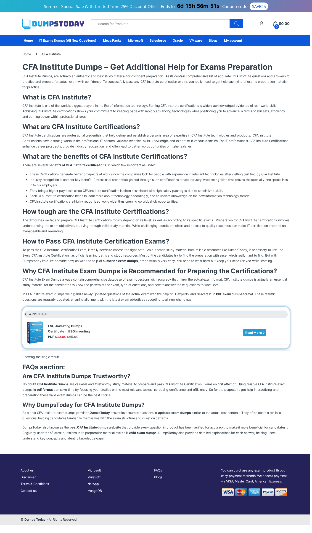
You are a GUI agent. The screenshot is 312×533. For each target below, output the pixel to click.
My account (233, 40)
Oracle (178, 40)
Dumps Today (34, 519)
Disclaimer (28, 477)
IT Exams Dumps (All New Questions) (67, 40)
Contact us (29, 491)
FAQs (158, 470)
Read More (253, 333)
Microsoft (135, 40)
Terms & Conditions (35, 484)
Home (28, 40)
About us (27, 470)
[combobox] (160, 23)
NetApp (93, 484)
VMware (195, 40)
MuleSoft (93, 477)
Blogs (213, 40)
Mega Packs (112, 40)
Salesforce (158, 40)
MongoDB (94, 491)
